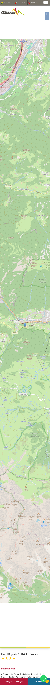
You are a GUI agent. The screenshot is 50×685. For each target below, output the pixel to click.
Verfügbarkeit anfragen (13, 682)
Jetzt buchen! (38, 682)
